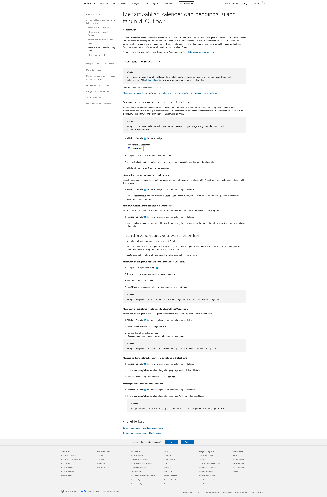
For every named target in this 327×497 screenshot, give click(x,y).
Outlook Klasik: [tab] (147, 61)
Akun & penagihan (151, 3)
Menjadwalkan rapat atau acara (100, 63)
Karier (235, 455)
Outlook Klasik (151, 80)
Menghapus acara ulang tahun (204, 92)
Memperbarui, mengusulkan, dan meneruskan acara (100, 77)
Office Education (136, 471)
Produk (123, 3)
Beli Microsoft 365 (186, 3)
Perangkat (135, 3)
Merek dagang (227, 492)
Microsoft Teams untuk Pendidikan (141, 463)
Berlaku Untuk (130, 29)
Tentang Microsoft (238, 459)
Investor (235, 471)
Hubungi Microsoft (187, 492)
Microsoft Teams (169, 484)
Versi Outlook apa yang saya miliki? (198, 52)
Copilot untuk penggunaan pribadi (71, 459)
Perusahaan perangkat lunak (208, 480)
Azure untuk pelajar (137, 484)
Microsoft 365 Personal (68, 471)
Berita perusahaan (238, 463)
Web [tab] (161, 61)
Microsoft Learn (204, 459)
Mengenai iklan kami (241, 492)
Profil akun (100, 455)
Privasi (198, 492)
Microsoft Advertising (170, 476)
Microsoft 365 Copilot (170, 480)
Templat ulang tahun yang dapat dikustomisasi (143, 427)
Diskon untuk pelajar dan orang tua (142, 480)
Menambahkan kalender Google (98, 33)
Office (114, 3)
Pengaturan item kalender (97, 85)
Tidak (187, 442)
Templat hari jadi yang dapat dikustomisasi (142, 433)
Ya (171, 442)
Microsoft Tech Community (207, 467)
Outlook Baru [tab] (131, 61)
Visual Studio (203, 484)
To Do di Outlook (93, 97)
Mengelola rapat (93, 69)
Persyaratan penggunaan (211, 492)
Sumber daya (167, 3)
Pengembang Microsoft (206, 455)
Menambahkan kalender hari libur (100, 41)
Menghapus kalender (97, 55)
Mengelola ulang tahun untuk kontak (172, 92)
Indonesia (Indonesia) (71, 491)
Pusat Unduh (101, 459)
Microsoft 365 (103, 3)
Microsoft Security (169, 459)
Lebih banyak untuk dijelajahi (99, 103)
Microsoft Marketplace (206, 471)
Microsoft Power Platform (207, 476)
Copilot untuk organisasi (68, 455)
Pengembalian (101, 463)
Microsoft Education (137, 455)
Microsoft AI (167, 455)
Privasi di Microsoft (239, 467)
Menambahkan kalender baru (101, 27)
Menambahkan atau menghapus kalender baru (100, 22)
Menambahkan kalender (133, 92)
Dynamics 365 (168, 467)
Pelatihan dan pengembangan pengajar (143, 476)
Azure (165, 463)
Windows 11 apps (66, 476)
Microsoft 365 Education (138, 467)
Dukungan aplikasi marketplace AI (209, 463)
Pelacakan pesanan (103, 467)
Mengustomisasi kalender (97, 91)
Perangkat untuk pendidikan (139, 459)
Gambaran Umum (94, 14)
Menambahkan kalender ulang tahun (101, 49)
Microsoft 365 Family (67, 467)
